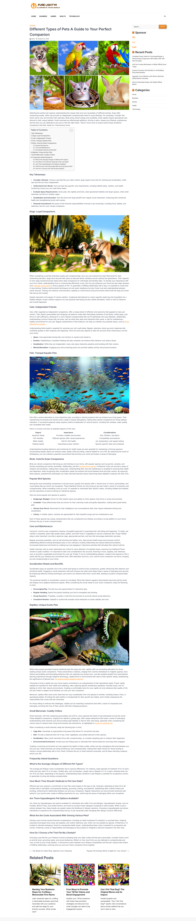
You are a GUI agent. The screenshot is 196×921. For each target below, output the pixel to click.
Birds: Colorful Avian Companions (44, 143)
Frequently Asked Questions (42, 157)
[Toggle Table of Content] (70, 130)
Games (53, 16)
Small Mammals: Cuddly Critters (43, 155)
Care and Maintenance (43, 147)
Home (33, 16)
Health (63, 16)
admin (33, 39)
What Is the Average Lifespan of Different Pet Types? (51, 159)
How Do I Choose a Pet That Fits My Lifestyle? (50, 168)
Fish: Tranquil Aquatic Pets (41, 141)
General (33, 25)
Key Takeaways (37, 133)
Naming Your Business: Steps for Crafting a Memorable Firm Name (43, 892)
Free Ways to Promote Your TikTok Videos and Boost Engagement (78, 892)
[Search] (164, 16)
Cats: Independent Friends (41, 138)
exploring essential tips (103, 723)
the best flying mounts (87, 466)
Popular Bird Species (41, 145)
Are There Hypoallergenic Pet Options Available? (51, 164)
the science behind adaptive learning (69, 679)
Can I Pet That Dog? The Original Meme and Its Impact (112, 892)
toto (133, 42)
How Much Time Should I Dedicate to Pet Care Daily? (52, 162)
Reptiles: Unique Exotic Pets (42, 152)
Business (43, 16)
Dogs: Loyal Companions (41, 136)
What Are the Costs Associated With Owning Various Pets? (54, 166)
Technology (74, 16)
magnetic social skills (42, 286)
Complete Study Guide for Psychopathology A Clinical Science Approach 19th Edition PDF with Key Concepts (148, 58)
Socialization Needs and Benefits (46, 150)
